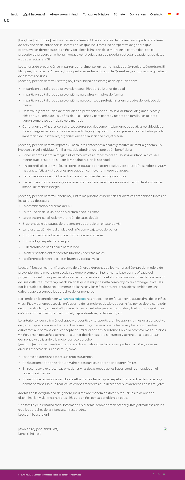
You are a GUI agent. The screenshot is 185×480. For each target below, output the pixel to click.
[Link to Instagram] (158, 474)
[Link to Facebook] (153, 474)
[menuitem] (15, 14)
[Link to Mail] (164, 474)
